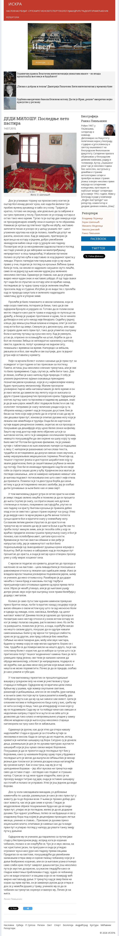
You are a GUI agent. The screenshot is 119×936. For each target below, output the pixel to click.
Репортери (12, 17)
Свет (48, 10)
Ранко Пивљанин (91, 233)
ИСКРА (15, 4)
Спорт (55, 10)
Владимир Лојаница (92, 218)
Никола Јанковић (91, 229)
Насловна (12, 10)
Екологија (65, 10)
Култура (91, 10)
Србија (22, 10)
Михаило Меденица (92, 225)
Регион (41, 10)
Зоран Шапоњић (90, 222)
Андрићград (78, 10)
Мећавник (102, 10)
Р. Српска (31, 10)
